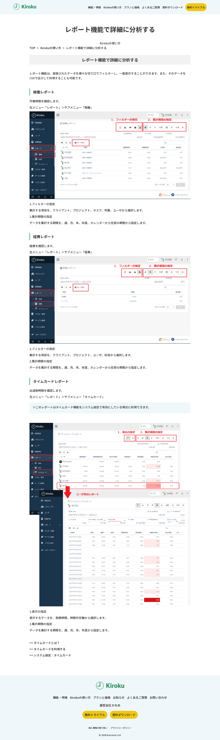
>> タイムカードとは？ (44, 643)
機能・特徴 (94, 7)
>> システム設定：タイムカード (50, 655)
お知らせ (118, 697)
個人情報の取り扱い (98, 727)
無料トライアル (196, 7)
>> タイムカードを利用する (47, 649)
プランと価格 (131, 7)
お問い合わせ (158, 697)
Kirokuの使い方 (112, 7)
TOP (32, 48)
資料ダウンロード (172, 7)
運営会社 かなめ (110, 705)
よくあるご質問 (151, 7)
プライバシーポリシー (120, 727)
